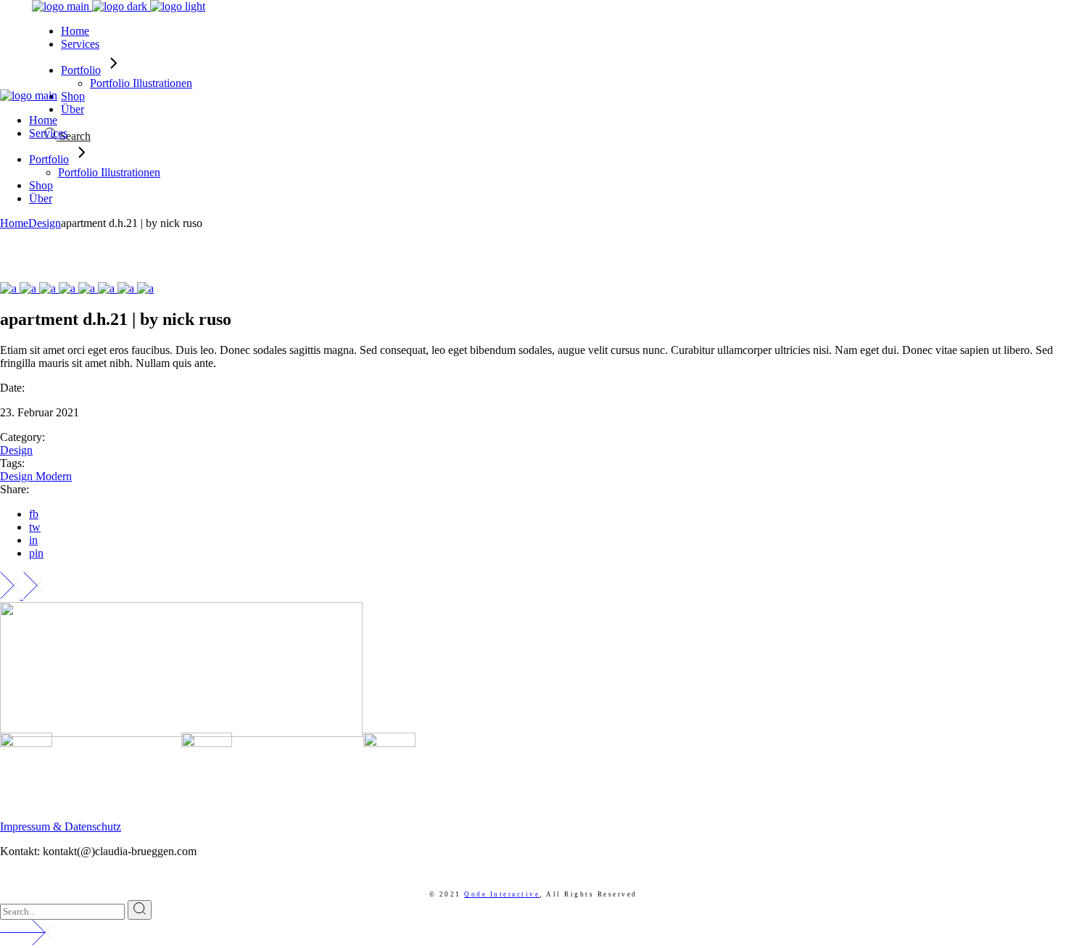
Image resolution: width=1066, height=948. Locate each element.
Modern (54, 476)
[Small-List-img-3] (49, 288)
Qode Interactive (502, 894)
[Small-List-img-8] (145, 288)
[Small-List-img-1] (10, 288)
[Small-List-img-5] (88, 288)
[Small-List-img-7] (127, 288)
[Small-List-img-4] (68, 288)
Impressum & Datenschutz (60, 826)
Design (16, 450)
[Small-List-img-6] (107, 288)
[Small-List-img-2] (29, 288)
